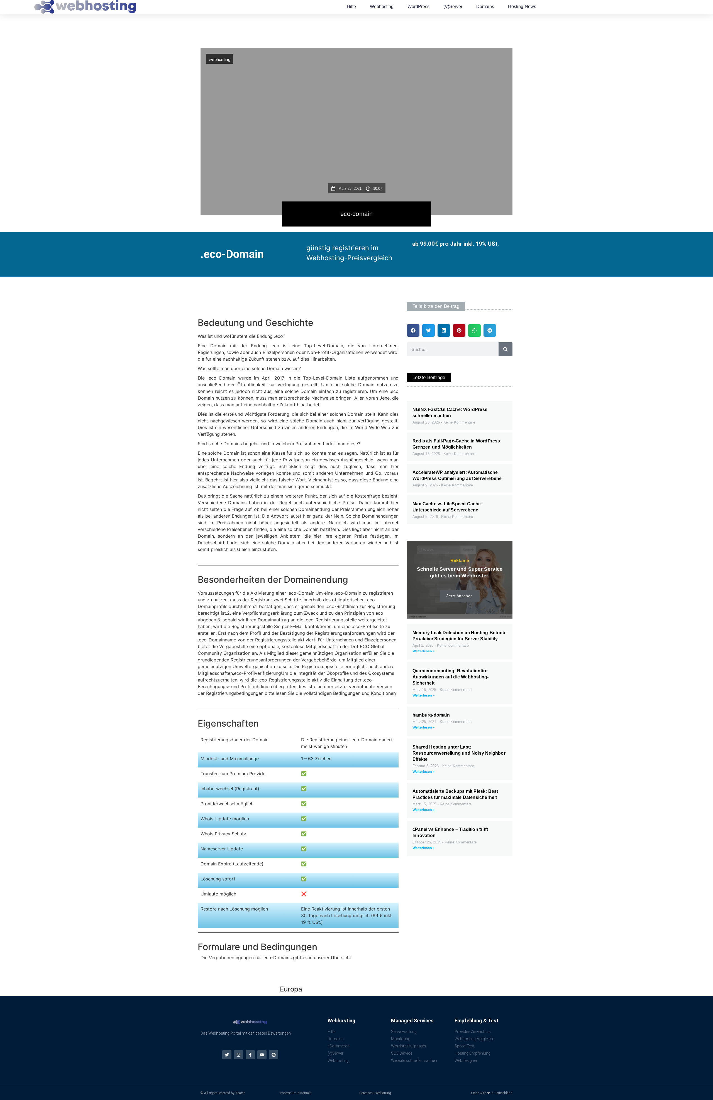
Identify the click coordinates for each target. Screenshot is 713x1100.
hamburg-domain (431, 715)
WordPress (418, 6)
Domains (485, 6)
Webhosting (382, 6)
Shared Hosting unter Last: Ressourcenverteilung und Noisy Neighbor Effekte (459, 753)
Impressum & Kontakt (296, 1093)
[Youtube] (262, 1054)
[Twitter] (226, 1054)
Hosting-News (522, 6)
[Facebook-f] (250, 1054)
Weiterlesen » (423, 651)
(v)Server (452, 6)
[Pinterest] (273, 1054)
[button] (413, 330)
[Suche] (505, 349)
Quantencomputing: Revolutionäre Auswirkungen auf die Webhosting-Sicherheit (450, 676)
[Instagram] (238, 1054)
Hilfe (351, 6)
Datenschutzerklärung (375, 1093)
